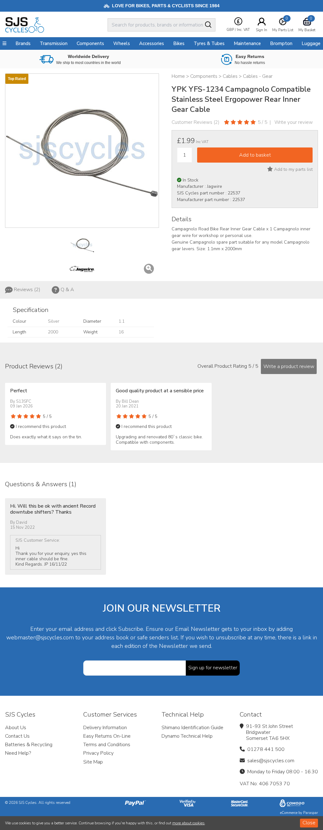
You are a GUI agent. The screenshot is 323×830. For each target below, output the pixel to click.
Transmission (54, 43)
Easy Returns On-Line (107, 736)
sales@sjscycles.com (270, 760)
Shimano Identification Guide (192, 727)
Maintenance (247, 43)
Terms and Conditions (106, 744)
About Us (15, 727)
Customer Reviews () (196, 122)
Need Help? (18, 753)
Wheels (121, 43)
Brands (23, 43)
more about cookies (188, 823)
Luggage (311, 43)
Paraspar (310, 812)
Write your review (293, 122)
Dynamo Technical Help (187, 736)
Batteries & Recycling (28, 744)
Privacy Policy (98, 753)
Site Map (93, 761)
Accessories (151, 43)
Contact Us (17, 736)
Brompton (281, 43)
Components (90, 43)
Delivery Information (105, 727)
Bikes (179, 43)
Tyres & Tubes (209, 43)
